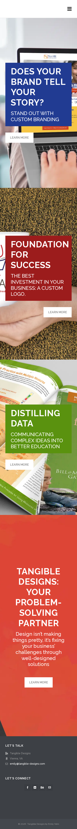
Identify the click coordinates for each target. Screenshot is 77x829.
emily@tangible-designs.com (27, 763)
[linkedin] (35, 787)
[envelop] (49, 787)
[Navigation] (69, 9)
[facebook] (27, 787)
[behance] (42, 787)
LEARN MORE (19, 137)
